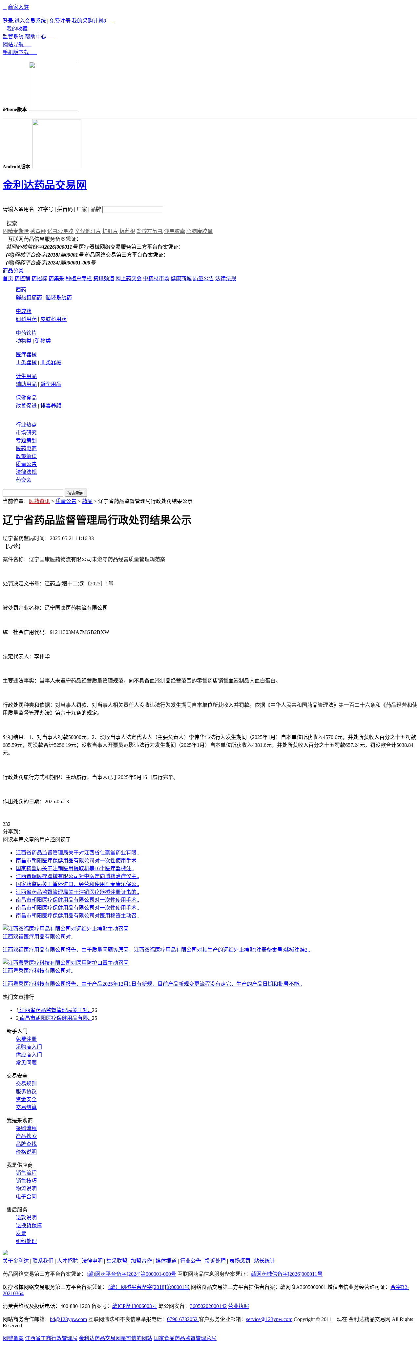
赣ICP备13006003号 (134, 1306)
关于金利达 (16, 1261)
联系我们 (42, 1261)
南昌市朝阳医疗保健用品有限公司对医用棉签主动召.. (77, 915)
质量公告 (203, 278)
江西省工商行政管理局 (51, 1338)
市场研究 (26, 432)
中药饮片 (26, 333)
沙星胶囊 (174, 231)
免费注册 (60, 21)
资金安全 (26, 1099)
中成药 (24, 311)
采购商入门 (29, 1047)
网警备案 (13, 1338)
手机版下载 (20, 52)
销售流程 (26, 1173)
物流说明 (26, 1188)
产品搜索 (26, 1136)
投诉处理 (215, 1261)
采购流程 (26, 1128)
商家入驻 (18, 7)
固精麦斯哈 (16, 231)
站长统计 (264, 1261)
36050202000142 (208, 1306)
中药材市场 (156, 278)
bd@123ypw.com (68, 1319)
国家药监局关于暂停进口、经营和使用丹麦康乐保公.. (77, 884)
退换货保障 (29, 1225)
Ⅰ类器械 (26, 362)
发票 (21, 1233)
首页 (8, 278)
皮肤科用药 (53, 319)
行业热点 (26, 425)
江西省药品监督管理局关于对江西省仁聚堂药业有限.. (77, 852)
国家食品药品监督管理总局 (185, 1338)
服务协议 (26, 1091)
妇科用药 (26, 319)
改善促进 (26, 406)
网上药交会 (129, 278)
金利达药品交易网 (45, 185)
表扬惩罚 (239, 1261)
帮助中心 (39, 36)
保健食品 (26, 398)
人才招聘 (67, 1261)
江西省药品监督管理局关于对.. (55, 1010)
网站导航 (17, 44)
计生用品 (26, 376)
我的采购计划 (93, 21)
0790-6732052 (183, 1319)
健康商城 (181, 278)
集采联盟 (116, 1261)
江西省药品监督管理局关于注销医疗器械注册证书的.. (77, 892)
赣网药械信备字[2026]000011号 (287, 1274)
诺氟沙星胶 (60, 231)
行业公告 (190, 1261)
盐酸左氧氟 (149, 231)
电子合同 (26, 1196)
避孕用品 (50, 384)
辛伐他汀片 (88, 231)
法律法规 (225, 278)
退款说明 (26, 1217)
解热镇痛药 (29, 297)
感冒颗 (38, 231)
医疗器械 (26, 354)
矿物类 (43, 341)
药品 (87, 501)
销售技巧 (26, 1181)
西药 (21, 289)
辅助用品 (26, 384)
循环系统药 (59, 297)
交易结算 (26, 1107)
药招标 (39, 278)
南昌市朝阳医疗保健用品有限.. (55, 1018)
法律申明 (92, 1261)
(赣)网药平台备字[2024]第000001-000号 (131, 1274)
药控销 (22, 278)
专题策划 (26, 440)
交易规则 (26, 1083)
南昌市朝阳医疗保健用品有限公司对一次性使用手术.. (77, 860)
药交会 (24, 480)
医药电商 (26, 448)
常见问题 (26, 1062)
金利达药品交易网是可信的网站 (115, 1338)
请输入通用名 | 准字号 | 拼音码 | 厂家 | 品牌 (52, 209)
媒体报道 (166, 1261)
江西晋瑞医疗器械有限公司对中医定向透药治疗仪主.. (77, 876)
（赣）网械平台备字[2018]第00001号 (149, 1287)
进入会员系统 (30, 21)
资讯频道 (103, 278)
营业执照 (238, 1306)
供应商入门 (29, 1055)
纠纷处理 (26, 1241)
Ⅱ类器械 (50, 362)
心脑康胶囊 (199, 231)
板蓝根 (127, 231)
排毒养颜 (50, 406)
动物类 (24, 341)
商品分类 (15, 270)
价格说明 (26, 1152)
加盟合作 (141, 1261)
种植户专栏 (79, 278)
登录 (8, 21)
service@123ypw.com (269, 1319)
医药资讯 (39, 501)
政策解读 (26, 456)
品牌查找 (26, 1144)
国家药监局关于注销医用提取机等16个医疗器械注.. (75, 868)
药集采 (56, 278)
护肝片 (110, 231)
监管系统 (13, 36)
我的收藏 (15, 29)
